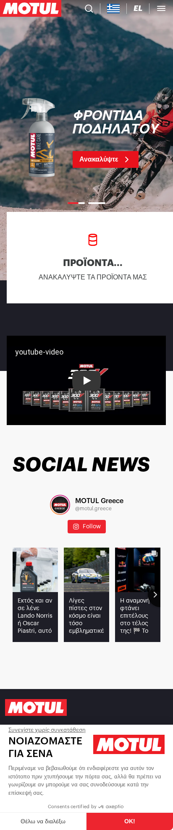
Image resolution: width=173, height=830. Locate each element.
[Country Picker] (113, 8)
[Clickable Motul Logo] (30, 8)
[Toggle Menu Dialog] (161, 8)
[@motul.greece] (60, 504)
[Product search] (89, 8)
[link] (86, 138)
